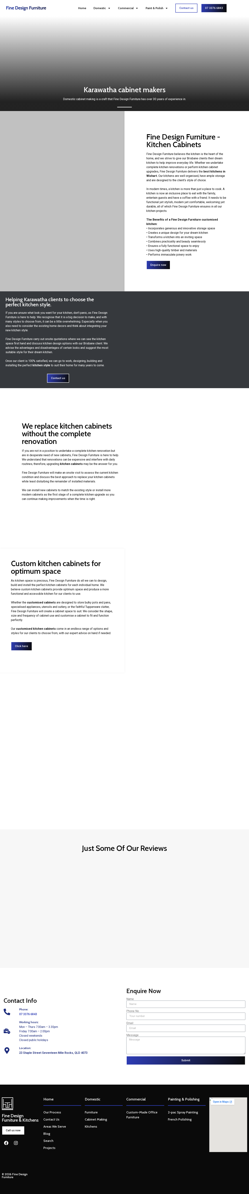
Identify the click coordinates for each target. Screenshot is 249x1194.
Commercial (126, 8)
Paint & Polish (154, 8)
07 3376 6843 (28, 1014)
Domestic (100, 8)
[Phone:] (7, 1012)
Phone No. (132, 1011)
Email (129, 1023)
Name (130, 999)
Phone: (23, 1009)
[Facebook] (6, 1143)
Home (82, 8)
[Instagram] (15, 1143)
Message (132, 1035)
